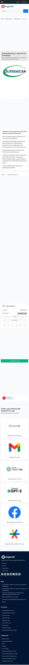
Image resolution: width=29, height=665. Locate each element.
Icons (3, 643)
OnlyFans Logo (5, 615)
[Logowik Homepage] (7, 6)
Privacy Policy (5, 568)
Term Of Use (5, 570)
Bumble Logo (5, 625)
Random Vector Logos (7, 661)
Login (17, 2)
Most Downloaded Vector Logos (10, 653)
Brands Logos (8, 18)
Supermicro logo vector (13, 174)
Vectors (4, 646)
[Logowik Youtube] (13, 574)
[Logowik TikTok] (16, 574)
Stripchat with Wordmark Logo (9, 630)
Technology (17, 18)
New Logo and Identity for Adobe (10, 597)
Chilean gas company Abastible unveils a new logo (14, 599)
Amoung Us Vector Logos (8, 610)
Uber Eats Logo (5, 620)
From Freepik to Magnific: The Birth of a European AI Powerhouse (14, 585)
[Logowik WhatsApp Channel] (19, 574)
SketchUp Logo (6, 617)
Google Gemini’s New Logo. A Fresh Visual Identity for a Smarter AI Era (15, 589)
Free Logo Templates (7, 641)
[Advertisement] (14, 36)
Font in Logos (5, 648)
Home (2, 18)
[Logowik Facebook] (2, 574)
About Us (4, 563)
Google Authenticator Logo (8, 613)
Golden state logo (6, 627)
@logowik (9, 397)
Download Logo (15, 361)
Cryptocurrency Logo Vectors (9, 656)
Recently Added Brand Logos (9, 651)
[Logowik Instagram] (8, 574)
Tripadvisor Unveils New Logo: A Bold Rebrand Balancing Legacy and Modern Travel (13, 593)
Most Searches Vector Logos (9, 658)
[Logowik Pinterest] (11, 574)
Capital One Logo (6, 622)
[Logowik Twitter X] (5, 574)
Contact (4, 565)
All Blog (4, 601)
